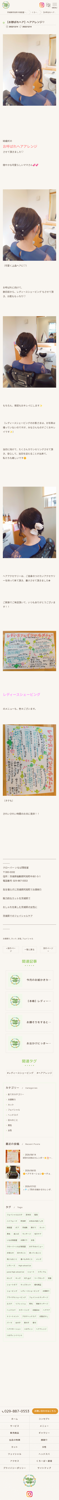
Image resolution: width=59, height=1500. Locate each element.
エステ (9, 1304)
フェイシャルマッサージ (38, 1297)
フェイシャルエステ (14, 1215)
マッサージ (26, 1234)
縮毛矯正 (37, 1285)
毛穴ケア (37, 1234)
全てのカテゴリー (16, 1094)
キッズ (18, 1278)
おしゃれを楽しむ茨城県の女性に (20, 907)
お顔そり (24, 1240)
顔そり (33, 1228)
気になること (12, 1259)
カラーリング (24, 1310)
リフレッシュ (20, 1304)
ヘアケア (46, 1310)
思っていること (35, 1253)
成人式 (16, 1234)
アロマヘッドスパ (29, 1316)
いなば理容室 (12, 1240)
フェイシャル (27, 939)
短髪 (49, 1278)
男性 (10, 1125)
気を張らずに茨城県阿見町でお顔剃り (22, 889)
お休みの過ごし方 (36, 1221)
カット (14, 939)
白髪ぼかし (44, 1316)
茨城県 (24, 1228)
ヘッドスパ (13, 1115)
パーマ (9, 1323)
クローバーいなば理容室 (16, 1247)
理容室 (9, 1228)
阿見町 (23, 1221)
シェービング (12, 1291)
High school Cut (25, 1266)
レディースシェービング (30, 1291)
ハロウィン (28, 1329)
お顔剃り (6, 939)
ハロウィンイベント (14, 1335)
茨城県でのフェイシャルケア (18, 916)
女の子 (18, 1323)
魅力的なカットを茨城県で (16, 898)
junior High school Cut (15, 1272)
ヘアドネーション (14, 1329)
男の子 (26, 1323)
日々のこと (13, 1120)
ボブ (17, 1228)
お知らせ (10, 1253)
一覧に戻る (29, 949)
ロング (9, 1278)
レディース (11, 1266)
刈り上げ (27, 1278)
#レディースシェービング (20, 1073)
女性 (19, 939)
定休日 (28, 1215)
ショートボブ (12, 1285)
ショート (30, 1272)
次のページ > (48, 949)
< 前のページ (11, 949)
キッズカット (26, 1285)
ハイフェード (12, 1221)
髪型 (36, 1215)
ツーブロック (39, 1278)
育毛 (31, 1304)
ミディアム (42, 1272)
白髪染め (36, 1310)
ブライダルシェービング (16, 1297)
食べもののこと (27, 1259)
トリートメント (13, 1316)
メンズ (38, 1259)
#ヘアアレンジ (44, 1073)
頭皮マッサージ (42, 1304)
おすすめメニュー (36, 1247)
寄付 (34, 1323)
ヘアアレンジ (41, 1329)
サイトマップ (44, 1468)
